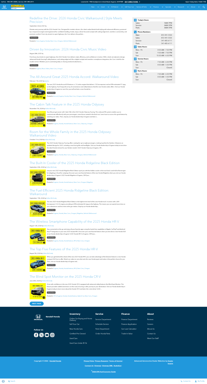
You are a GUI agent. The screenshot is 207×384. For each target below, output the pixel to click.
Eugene (42, 41)
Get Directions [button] (131, 2)
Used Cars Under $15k (78, 343)
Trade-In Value (127, 334)
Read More (34, 37)
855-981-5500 (166, 35)
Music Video (46, 68)
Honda (47, 41)
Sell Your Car (129, 7)
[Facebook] (36, 335)
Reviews (150, 319)
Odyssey (84, 123)
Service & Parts (141, 7)
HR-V (75, 241)
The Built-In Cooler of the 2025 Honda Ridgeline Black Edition (75, 163)
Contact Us (151, 334)
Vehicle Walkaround (69, 41)
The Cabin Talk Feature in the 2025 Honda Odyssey (67, 104)
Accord (55, 96)
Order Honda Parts (102, 334)
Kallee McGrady (50, 108)
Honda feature (68, 123)
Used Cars (73, 338)
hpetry (47, 81)
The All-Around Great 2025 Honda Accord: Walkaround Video (74, 77)
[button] (204, 7)
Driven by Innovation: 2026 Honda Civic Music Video (68, 49)
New (92, 7)
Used (103, 7)
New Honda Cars (76, 329)
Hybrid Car (80, 296)
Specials (168, 7)
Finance (156, 7)
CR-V (54, 296)
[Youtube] (47, 335)
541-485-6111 (166, 41)
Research (181, 7)
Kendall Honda (55, 361)
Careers (150, 324)
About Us (150, 329)
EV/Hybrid (114, 7)
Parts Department (102, 329)
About (193, 7)
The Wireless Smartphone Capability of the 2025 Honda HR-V (74, 221)
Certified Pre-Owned (77, 334)
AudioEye (117, 366)
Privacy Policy (89, 361)
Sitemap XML (107, 366)
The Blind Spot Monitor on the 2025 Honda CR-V (65, 276)
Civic (37, 41)
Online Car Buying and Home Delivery (81, 319)
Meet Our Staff (153, 338)
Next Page (36, 303)
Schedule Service (102, 324)
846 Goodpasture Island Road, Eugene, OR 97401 (106, 2)
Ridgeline (90, 182)
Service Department (103, 319)
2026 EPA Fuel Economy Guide (103, 372)
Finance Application (129, 324)
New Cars (53, 41)
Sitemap (97, 366)
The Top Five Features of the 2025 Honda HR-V (64, 249)
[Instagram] (52, 335)
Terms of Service (115, 361)
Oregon (60, 41)
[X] (41, 335)
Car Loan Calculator (128, 329)
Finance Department (129, 319)
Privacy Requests (101, 361)
